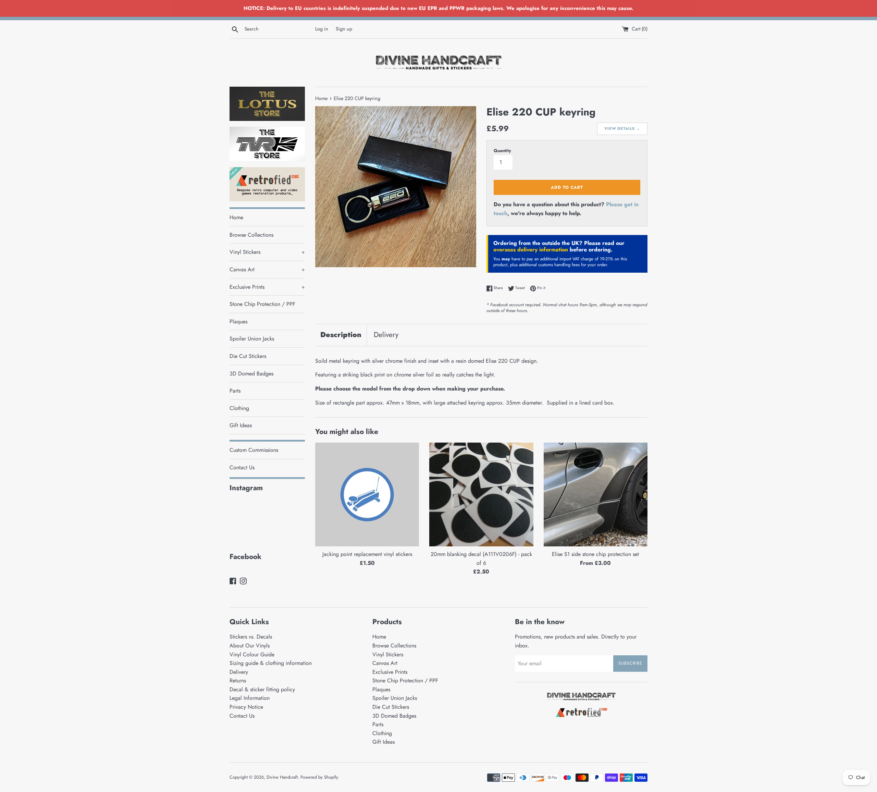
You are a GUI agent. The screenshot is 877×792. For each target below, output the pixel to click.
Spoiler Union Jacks (252, 339)
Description (340, 335)
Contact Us (242, 467)
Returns (238, 680)
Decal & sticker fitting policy (262, 689)
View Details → (622, 128)
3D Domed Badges (251, 374)
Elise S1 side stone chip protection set (595, 554)
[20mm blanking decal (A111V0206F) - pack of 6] (481, 494)
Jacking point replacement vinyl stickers (367, 554)
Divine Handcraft (282, 777)
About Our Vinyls (250, 645)
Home (236, 217)
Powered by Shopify (319, 777)
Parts (235, 391)
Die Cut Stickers (248, 356)
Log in (321, 28)
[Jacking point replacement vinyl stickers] (367, 494)
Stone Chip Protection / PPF (262, 304)
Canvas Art (267, 269)
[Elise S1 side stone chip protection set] (595, 494)
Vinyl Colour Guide (252, 654)
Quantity (502, 150)
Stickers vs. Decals (251, 637)
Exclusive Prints (267, 287)
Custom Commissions (254, 450)
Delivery (386, 335)
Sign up (344, 28)
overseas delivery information (530, 249)
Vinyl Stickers (267, 252)
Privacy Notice (246, 707)
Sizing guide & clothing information (271, 663)
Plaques (238, 321)
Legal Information (250, 698)
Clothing (239, 408)
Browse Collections (251, 235)
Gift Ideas (241, 425)
